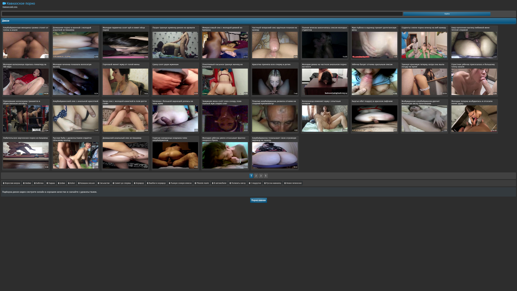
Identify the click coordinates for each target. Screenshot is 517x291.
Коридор (139, 183)
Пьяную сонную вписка (180, 183)
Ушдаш (51, 183)
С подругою (255, 183)
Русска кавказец (273, 183)
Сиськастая (104, 183)
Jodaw (62, 183)
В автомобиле (219, 183)
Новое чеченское (294, 183)
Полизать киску (238, 183)
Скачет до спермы (122, 183)
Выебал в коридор (157, 183)
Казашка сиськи (87, 183)
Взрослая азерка (12, 183)
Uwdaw (28, 183)
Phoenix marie (202, 183)
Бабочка (39, 183)
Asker (72, 183)
